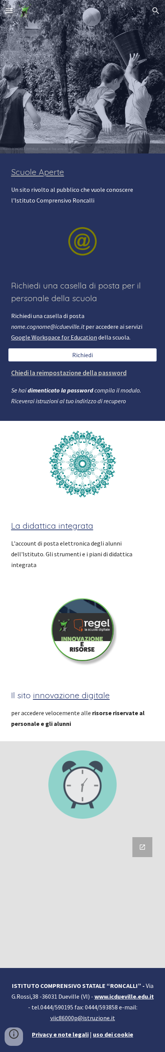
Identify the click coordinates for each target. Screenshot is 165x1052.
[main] (82, 186)
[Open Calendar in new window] (142, 847)
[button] (9, 10)
